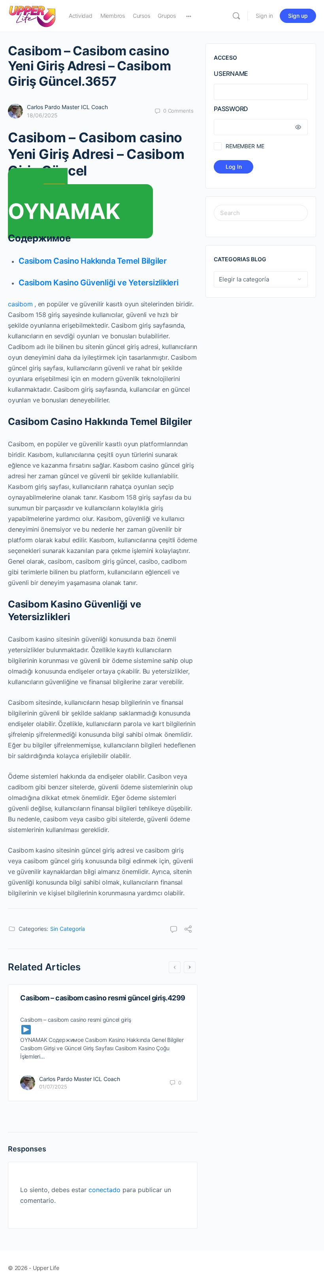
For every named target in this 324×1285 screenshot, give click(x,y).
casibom (20, 304)
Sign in (264, 15)
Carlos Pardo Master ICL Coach (67, 107)
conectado (105, 1190)
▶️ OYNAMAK (64, 203)
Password (231, 109)
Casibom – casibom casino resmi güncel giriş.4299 (102, 998)
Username (231, 73)
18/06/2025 (42, 115)
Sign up (298, 15)
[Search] (236, 16)
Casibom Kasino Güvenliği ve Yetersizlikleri (99, 282)
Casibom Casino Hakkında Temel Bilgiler (93, 261)
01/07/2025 (53, 1086)
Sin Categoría (67, 928)
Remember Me (245, 146)
